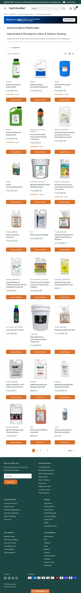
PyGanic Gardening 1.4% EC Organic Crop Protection (15, 386)
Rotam (56, 427)
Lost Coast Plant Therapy (14, 327)
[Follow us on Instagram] (12, 578)
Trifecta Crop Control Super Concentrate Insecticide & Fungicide (40, 284)
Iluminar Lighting (49, 556)
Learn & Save (70, 2)
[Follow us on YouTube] (16, 578)
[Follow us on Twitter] (9, 578)
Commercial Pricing (10, 503)
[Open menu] (5, 8)
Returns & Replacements (12, 510)
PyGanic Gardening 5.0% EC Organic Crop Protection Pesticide (64, 237)
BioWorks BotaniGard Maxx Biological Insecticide (64, 386)
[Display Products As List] (73, 54)
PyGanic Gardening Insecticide (12, 236)
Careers (46, 522)
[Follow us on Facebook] (5, 578)
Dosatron (47, 552)
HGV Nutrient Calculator (46, 470)
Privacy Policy (48, 510)
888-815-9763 (8, 2)
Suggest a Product (45, 486)
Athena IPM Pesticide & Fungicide (63, 86)
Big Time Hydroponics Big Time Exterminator (14, 431)
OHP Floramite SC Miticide (39, 235)
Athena (57, 82)
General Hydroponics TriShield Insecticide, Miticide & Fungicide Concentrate (16, 284)
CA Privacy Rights (50, 516)
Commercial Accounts (29, 2)
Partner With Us (49, 506)
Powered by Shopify (10, 587)
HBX (45, 539)
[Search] (64, 8)
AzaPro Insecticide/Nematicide (14, 186)
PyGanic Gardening (12, 232)
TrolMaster (47, 559)
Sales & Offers (43, 477)
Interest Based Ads (50, 513)
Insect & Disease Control (26, 14)
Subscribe (10, 482)
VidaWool (47, 543)
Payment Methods (10, 516)
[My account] (71, 8)
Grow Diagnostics (55, 2)
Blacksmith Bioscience (37, 182)
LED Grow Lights (44, 490)
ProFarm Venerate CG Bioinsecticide (13, 86)
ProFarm (8, 82)
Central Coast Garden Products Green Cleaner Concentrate (38, 137)
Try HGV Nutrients (44, 467)
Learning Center (42, 2)
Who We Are (48, 503)
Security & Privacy (10, 543)
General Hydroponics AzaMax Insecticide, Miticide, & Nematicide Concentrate (65, 134)
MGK (31, 427)
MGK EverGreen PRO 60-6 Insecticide (38, 431)
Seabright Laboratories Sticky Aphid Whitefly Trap (64, 283)
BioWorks (33, 382)
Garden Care (13, 14)
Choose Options (16, 100)
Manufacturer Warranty (11, 513)
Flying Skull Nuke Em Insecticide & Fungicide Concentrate (38, 339)
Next (70, 450)
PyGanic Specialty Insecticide (65, 330)
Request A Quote (9, 536)
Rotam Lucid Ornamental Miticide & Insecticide (63, 431)
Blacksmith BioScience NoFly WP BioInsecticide (40, 186)
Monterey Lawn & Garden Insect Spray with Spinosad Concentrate (64, 187)
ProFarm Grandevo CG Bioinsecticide (13, 133)
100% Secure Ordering (11, 539)
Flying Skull (34, 334)
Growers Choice (49, 562)
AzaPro (8, 182)
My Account (8, 519)
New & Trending (44, 480)
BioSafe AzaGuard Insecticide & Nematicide (39, 86)
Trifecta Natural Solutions (39, 279)
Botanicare (47, 565)
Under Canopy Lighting (46, 473)
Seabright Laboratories (62, 279)
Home (5, 14)
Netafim (46, 549)
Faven (46, 546)
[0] (75, 8)
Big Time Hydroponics (12, 427)
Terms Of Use (48, 519)
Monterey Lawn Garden (62, 182)
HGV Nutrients (48, 536)
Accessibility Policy (50, 526)
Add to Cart (65, 297)
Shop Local (42, 483)
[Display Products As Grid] (70, 54)
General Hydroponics (61, 129)
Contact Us (17, 2)
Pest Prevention (44, 493)
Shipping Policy (9, 506)
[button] (40, 591)
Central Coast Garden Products (37, 130)
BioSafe (32, 82)
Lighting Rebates (9, 552)
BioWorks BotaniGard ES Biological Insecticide (38, 386)
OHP (31, 232)
